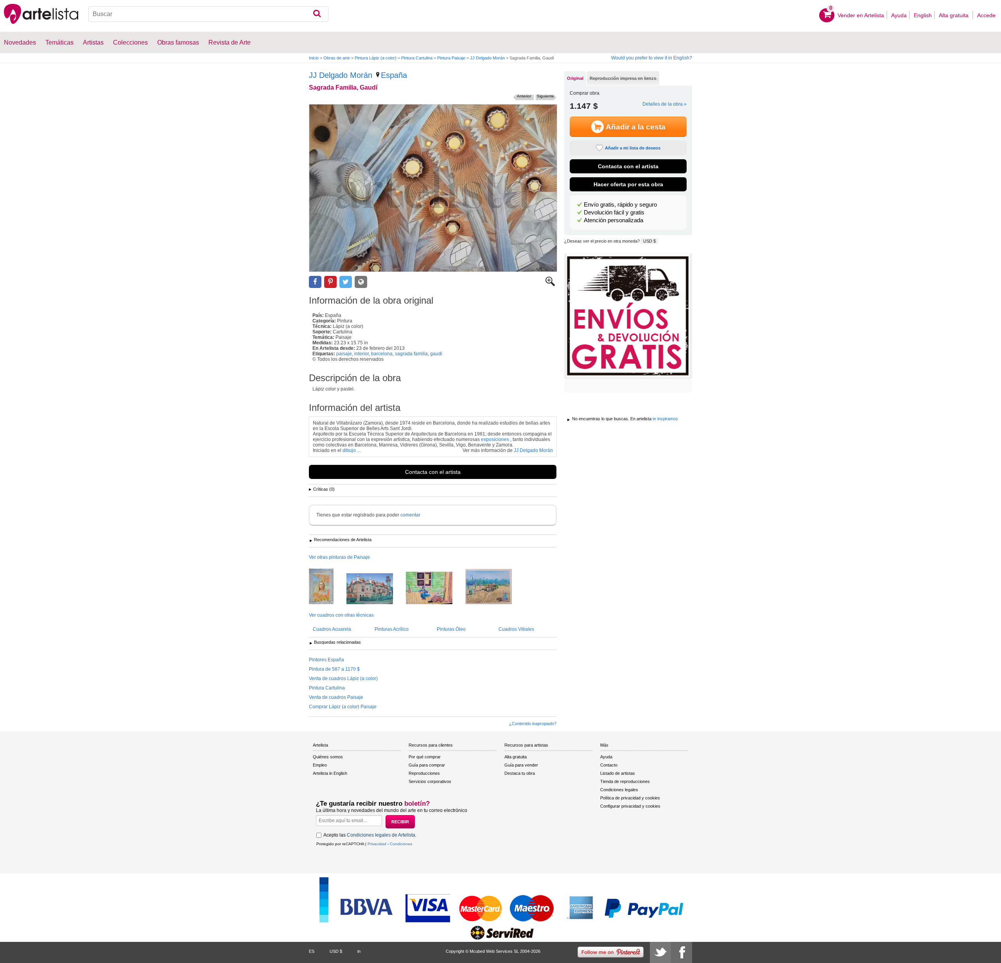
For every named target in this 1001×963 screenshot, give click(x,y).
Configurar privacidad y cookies (630, 806)
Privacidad (377, 844)
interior (361, 353)
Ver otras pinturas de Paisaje (339, 557)
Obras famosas (178, 42)
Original (575, 78)
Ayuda (899, 15)
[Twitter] (660, 952)
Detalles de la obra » (664, 104)
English (923, 15)
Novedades (20, 42)
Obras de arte (336, 58)
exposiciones (495, 439)
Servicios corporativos (430, 781)
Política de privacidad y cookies (630, 798)
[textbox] (208, 14)
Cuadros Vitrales (516, 629)
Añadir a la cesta (636, 127)
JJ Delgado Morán (487, 58)
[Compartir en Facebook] (315, 282)
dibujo (349, 450)
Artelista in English (330, 773)
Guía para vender (521, 765)
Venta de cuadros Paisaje (336, 697)
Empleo (320, 765)
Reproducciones (424, 773)
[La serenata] (435, 588)
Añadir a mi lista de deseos (632, 148)
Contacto (608, 765)
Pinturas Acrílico (392, 629)
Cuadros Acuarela (332, 629)
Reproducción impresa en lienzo (623, 78)
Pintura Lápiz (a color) (375, 58)
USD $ (649, 241)
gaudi (436, 353)
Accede (986, 15)
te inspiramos (665, 418)
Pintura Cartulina (416, 58)
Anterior (524, 96)
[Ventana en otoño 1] (327, 587)
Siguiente (545, 96)
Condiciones (401, 844)
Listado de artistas (617, 773)
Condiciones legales (619, 789)
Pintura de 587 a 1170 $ (334, 669)
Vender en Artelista (861, 15)
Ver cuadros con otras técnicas (341, 615)
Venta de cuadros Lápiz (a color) (343, 678)
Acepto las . (369, 835)
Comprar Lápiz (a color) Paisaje (343, 706)
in (359, 951)
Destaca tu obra (519, 773)
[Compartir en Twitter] (345, 282)
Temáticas (59, 42)
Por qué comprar (425, 756)
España (394, 75)
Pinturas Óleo (451, 629)
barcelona (382, 353)
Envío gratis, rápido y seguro (620, 205)
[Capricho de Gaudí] (375, 589)
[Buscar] (316, 14)
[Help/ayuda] (494, 587)
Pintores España (326, 659)
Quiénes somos (328, 756)
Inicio (314, 58)
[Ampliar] (550, 284)
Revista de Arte (229, 42)
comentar (410, 515)
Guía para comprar (427, 765)
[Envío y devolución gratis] (628, 316)
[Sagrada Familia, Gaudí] (433, 188)
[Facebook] (681, 952)
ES (311, 951)
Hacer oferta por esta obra (628, 184)
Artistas (93, 42)
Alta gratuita (954, 15)
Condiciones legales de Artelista (381, 835)
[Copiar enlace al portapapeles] (361, 282)
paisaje (344, 353)
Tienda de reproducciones (625, 781)
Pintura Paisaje (451, 58)
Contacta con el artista (433, 472)
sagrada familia (411, 353)
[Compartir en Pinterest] (330, 282)
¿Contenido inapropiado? (532, 723)
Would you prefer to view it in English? (651, 58)
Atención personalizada (613, 220)
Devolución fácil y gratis (614, 212)
